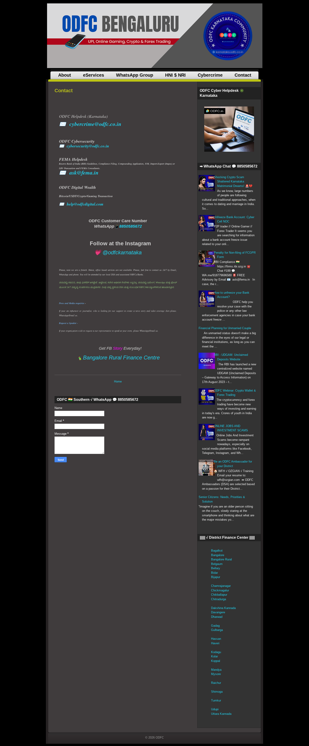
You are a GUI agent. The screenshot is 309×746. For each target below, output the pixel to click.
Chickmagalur (220, 590)
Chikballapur (219, 594)
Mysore (216, 674)
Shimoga (217, 691)
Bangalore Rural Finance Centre (121, 357)
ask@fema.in (83, 172)
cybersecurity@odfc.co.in (88, 146)
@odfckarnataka (122, 252)
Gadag (215, 625)
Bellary (215, 568)
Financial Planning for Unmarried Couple (225, 328)
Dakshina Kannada (223, 608)
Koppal (215, 661)
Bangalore (217, 555)
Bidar (214, 572)
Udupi (215, 709)
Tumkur (216, 700)
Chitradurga (218, 599)
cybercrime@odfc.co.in (95, 124)
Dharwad (216, 617)
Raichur (216, 683)
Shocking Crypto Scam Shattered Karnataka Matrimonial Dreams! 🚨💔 (233, 181)
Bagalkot (217, 550)
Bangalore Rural (221, 559)
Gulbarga (217, 630)
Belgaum (217, 564)
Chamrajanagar (221, 586)
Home (118, 381)
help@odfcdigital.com (85, 204)
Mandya (216, 669)
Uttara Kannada (221, 713)
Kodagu (216, 652)
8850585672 (130, 226)
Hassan (216, 638)
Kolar (214, 656)
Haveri (215, 643)
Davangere (218, 612)
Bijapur (215, 577)
